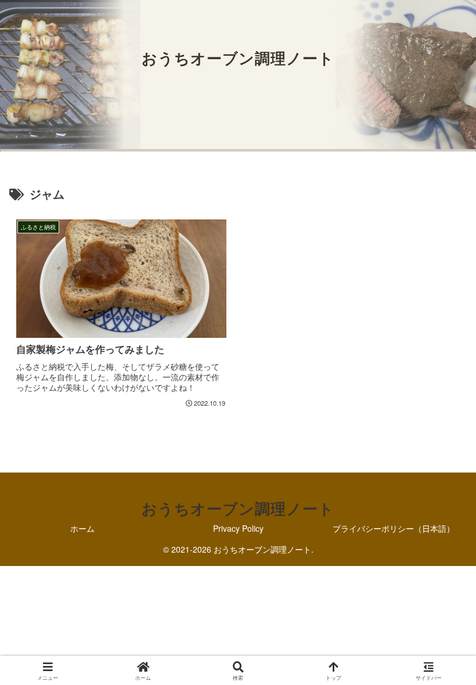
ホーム (82, 528)
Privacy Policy (238, 528)
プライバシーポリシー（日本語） (394, 528)
